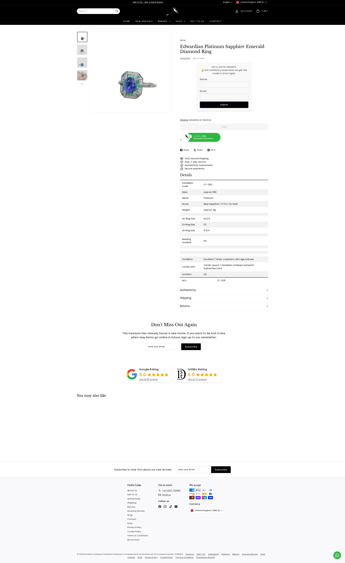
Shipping (184, 120)
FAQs (130, 523)
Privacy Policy (134, 527)
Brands (163, 21)
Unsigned (185, 58)
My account (133, 539)
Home (126, 21)
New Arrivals (144, 21)
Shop (179, 21)
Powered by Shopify (205, 557)
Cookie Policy (134, 531)
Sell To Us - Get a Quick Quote (148, 2)
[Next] (82, 83)
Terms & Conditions (137, 535)
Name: (204, 79)
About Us (132, 490)
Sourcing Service (136, 510)
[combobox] (98, 11)
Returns (185, 306)
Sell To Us (197, 21)
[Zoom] (130, 72)
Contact (216, 21)
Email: (203, 91)
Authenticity (188, 290)
